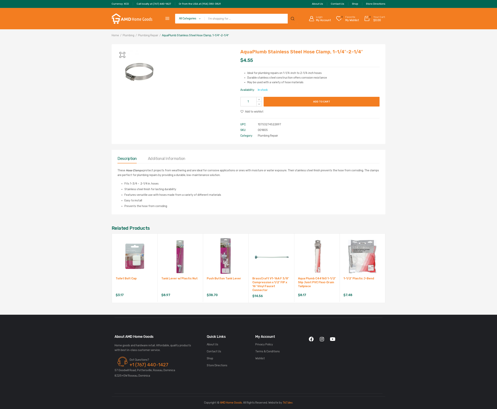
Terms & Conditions (267, 351)
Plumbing (128, 35)
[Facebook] (311, 339)
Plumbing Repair (148, 35)
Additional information (166, 158)
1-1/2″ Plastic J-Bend (358, 278)
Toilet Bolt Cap (126, 278)
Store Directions (217, 365)
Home (115, 35)
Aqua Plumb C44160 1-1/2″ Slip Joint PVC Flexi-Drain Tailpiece (317, 282)
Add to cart (321, 101)
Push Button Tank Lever (224, 278)
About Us (212, 344)
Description (127, 158)
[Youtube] (332, 339)
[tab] (127, 159)
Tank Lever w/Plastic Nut (179, 278)
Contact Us (214, 351)
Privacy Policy (264, 344)
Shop (210, 358)
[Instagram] (322, 339)
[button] (122, 55)
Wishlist (260, 358)
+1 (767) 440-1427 (148, 364)
